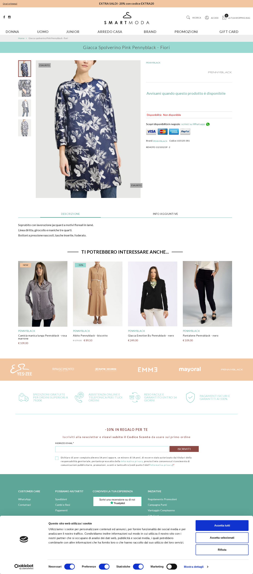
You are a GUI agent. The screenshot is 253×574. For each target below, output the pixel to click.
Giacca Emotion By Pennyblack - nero (151, 335)
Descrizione (70, 213)
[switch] (104, 567)
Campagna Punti (157, 504)
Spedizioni (61, 499)
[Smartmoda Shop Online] (126, 18)
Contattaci (24, 504)
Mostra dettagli (194, 566)
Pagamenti (61, 510)
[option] (24, 70)
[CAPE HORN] (105, 369)
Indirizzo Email (64, 443)
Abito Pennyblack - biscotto (90, 335)
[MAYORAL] (190, 369)
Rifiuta (222, 549)
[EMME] (147, 369)
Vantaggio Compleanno (161, 510)
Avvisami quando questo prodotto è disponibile (186, 93)
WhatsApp (24, 499)
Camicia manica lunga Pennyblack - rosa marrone (42, 337)
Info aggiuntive (165, 213)
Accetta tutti (222, 525)
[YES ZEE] (21, 369)
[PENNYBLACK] (220, 72)
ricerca (196, 18)
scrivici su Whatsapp (193, 124)
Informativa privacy (132, 461)
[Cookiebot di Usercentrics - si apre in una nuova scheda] (24, 567)
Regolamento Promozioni (162, 499)
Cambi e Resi (62, 504)
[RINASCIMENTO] (63, 369)
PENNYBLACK (153, 62)
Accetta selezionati (222, 537)
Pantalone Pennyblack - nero (201, 335)
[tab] (70, 214)
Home (21, 38)
